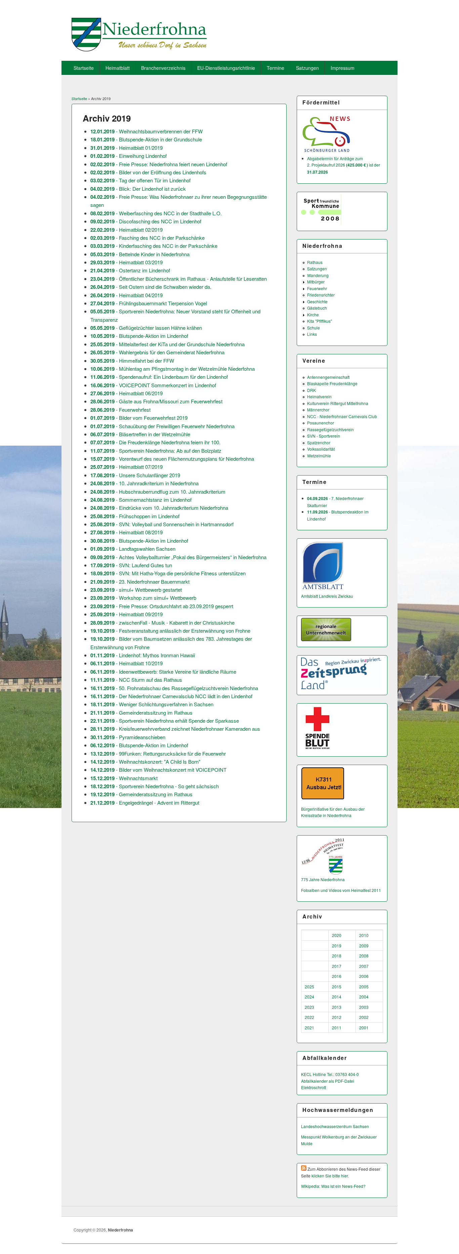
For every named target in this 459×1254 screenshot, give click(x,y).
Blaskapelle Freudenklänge (332, 383)
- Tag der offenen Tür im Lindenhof (140, 180)
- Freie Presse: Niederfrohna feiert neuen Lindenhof (158, 164)
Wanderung (318, 275)
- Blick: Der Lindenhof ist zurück (138, 188)
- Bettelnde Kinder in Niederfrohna (140, 254)
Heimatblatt (118, 67)
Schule (313, 327)
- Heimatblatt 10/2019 (126, 663)
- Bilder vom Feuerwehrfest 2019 (138, 417)
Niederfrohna (120, 1230)
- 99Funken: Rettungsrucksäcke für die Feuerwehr (158, 753)
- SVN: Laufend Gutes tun (131, 565)
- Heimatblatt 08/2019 (126, 532)
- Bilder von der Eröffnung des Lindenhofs (148, 172)
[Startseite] (139, 49)
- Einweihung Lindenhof (128, 155)
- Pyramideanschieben (127, 737)
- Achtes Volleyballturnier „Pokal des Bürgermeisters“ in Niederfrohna (178, 557)
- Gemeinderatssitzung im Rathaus (141, 712)
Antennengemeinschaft (328, 377)
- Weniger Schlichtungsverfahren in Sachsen (151, 704)
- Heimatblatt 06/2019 (126, 393)
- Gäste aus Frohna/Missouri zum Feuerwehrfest (156, 401)
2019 (336, 945)
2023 (309, 1007)
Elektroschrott (313, 1087)
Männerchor (318, 409)
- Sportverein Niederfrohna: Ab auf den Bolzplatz (155, 450)
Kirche (313, 314)
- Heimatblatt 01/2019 (126, 147)
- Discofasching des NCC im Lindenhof (145, 221)
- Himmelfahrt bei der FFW (132, 360)
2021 (309, 1027)
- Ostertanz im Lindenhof (130, 270)
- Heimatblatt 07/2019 (126, 466)
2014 (336, 996)
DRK (311, 390)
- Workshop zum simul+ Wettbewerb (143, 597)
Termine (275, 67)
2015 (336, 986)
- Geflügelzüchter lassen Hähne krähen (146, 327)
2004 (364, 996)
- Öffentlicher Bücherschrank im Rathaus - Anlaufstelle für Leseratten (178, 278)
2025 (309, 986)
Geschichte (317, 301)
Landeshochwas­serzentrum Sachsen (335, 1126)
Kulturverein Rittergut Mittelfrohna (337, 403)
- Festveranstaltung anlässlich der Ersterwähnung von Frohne (170, 630)
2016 (336, 976)
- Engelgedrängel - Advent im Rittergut (144, 802)
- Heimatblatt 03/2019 (126, 262)
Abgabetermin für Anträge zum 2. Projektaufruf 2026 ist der (343, 165)
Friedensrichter (321, 295)
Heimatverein (319, 396)
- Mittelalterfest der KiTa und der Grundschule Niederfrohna (167, 344)
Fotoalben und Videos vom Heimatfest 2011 (341, 890)
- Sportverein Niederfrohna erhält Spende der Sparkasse (164, 720)
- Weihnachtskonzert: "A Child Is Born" (145, 761)
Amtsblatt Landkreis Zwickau (327, 596)
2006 (364, 976)
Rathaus (315, 262)
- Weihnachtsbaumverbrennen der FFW (146, 131)
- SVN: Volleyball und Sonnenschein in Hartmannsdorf (162, 524)
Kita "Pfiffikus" (319, 321)
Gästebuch (317, 308)
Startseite (84, 67)
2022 (309, 1017)
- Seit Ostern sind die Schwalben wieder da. (150, 286)
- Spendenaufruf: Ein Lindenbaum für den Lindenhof (159, 376)
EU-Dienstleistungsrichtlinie (226, 67)
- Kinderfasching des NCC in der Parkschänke (153, 245)
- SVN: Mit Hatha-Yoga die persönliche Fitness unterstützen (168, 573)
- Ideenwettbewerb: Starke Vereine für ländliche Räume (163, 671)
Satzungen (307, 67)
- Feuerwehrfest (120, 409)
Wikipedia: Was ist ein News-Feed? (333, 1186)
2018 (336, 955)
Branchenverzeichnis (163, 67)
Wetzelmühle (319, 455)
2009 (364, 945)
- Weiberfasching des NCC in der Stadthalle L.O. (156, 213)
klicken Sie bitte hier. (330, 1175)
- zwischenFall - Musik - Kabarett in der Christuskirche (162, 622)
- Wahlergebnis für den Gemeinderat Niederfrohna (157, 352)
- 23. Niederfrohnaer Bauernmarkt (140, 581)
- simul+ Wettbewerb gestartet (136, 589)
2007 (364, 966)
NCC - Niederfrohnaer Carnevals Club (342, 416)
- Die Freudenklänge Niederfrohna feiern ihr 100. (155, 442)
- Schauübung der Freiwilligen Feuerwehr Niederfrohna (162, 426)
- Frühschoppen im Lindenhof (134, 516)
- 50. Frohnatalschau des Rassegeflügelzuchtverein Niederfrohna (174, 687)
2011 (336, 1027)
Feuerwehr (317, 288)
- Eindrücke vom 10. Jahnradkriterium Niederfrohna (159, 507)
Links (312, 334)
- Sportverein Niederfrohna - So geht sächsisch (154, 786)
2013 (336, 1007)
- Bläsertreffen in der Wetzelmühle (140, 434)
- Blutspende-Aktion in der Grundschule (146, 139)
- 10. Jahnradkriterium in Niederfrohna (144, 483)
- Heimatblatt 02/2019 (126, 229)
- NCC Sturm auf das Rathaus (136, 679)
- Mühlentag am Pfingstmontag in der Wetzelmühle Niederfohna (172, 368)
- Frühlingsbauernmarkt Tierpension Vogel (148, 303)
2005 (364, 986)
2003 (364, 1007)
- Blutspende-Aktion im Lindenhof (139, 335)
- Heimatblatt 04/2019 (126, 295)
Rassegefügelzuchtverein (330, 429)
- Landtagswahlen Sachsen (132, 548)
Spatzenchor (318, 442)
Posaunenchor (320, 423)
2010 (364, 935)
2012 (336, 1017)
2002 (364, 1017)
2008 (364, 955)
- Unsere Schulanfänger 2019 (135, 475)
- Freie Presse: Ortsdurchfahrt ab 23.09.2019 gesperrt (161, 606)
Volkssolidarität (321, 449)
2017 (336, 966)
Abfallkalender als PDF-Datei (327, 1081)
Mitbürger (316, 281)
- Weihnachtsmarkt (124, 777)
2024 (309, 996)
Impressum (342, 67)
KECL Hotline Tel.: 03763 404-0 (330, 1074)
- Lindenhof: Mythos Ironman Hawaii (142, 655)
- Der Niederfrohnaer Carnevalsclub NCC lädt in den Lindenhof (171, 696)
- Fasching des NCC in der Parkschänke (147, 237)
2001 (364, 1027)
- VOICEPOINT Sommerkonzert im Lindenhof (153, 385)
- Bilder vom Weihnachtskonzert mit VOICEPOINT (158, 769)
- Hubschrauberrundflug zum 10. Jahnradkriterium (157, 491)
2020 (336, 935)
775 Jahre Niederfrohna (323, 879)
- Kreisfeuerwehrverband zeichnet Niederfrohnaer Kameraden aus (175, 728)
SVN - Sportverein (323, 436)
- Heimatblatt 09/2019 (126, 614)
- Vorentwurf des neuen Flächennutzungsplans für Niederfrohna (172, 458)
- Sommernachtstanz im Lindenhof (141, 499)
